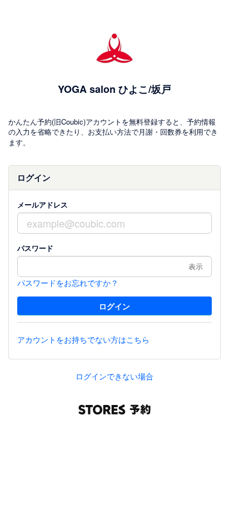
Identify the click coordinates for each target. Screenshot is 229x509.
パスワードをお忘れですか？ (67, 282)
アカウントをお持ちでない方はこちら (83, 339)
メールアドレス (42, 204)
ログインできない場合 (114, 376)
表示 (195, 266)
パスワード (35, 248)
